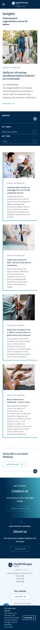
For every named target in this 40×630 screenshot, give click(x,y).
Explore (18, 549)
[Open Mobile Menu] (3, 4)
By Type (6, 136)
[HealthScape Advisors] (20, 4)
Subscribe (18, 597)
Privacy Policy (20, 576)
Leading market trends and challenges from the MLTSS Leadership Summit (18, 190)
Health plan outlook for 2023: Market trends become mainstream (19, 262)
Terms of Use (20, 579)
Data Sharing (20, 581)
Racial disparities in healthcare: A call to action (18, 400)
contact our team (19, 508)
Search (6, 115)
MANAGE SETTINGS (8, 625)
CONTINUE (28, 618)
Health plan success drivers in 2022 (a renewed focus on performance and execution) (19, 332)
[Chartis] (20, 566)
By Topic (6, 127)
